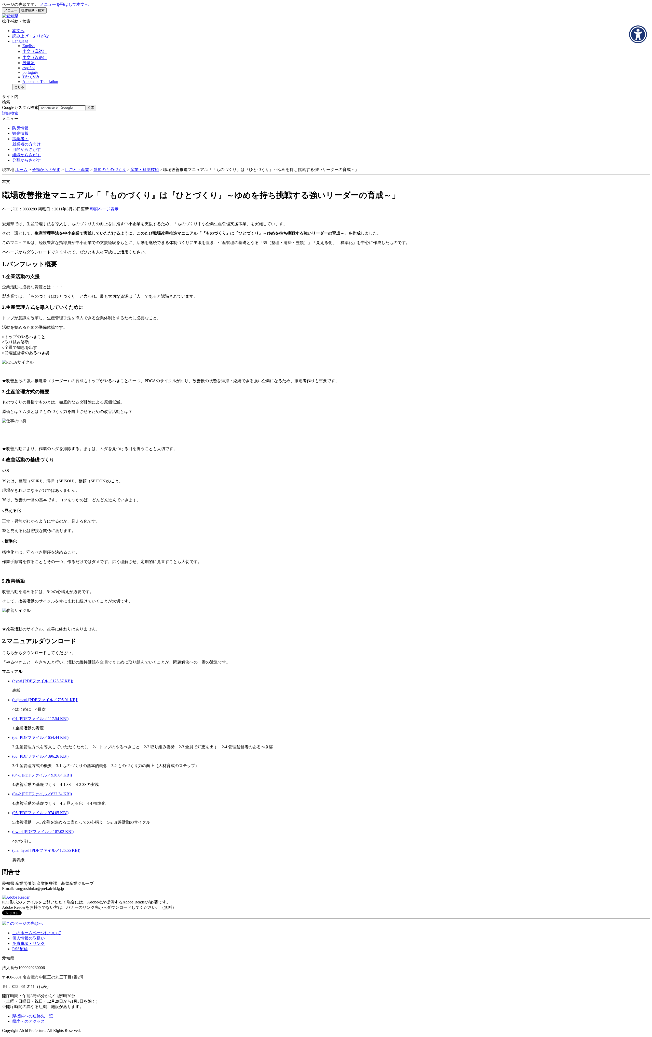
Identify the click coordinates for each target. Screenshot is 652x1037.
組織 (26, 155)
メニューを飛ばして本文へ (64, 4)
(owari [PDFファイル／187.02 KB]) (43, 831)
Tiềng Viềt (30, 77)
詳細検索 (10, 113)
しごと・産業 (77, 169)
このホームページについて (36, 933)
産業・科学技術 (144, 169)
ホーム (21, 169)
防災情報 (20, 128)
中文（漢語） (34, 51)
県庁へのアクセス (28, 1021)
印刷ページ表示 (104, 209)
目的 (26, 149)
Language (20, 41)
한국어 (28, 63)
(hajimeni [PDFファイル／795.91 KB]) (45, 700)
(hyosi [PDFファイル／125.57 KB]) (42, 681)
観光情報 (20, 133)
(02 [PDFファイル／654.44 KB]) (40, 737)
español (28, 68)
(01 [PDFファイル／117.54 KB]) (40, 718)
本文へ (18, 30)
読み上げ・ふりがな (30, 36)
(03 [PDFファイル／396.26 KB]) (40, 756)
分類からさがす (46, 169)
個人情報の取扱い (28, 938)
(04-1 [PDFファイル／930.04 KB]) (42, 775)
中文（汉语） (34, 57)
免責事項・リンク (28, 943)
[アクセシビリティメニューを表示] (638, 34)
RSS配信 (20, 949)
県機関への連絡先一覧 (32, 1016)
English (28, 46)
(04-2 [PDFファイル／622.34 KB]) (42, 794)
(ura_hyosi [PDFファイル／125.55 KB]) (46, 850)
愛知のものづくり (109, 169)
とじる (19, 87)
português (30, 72)
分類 (26, 160)
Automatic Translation (40, 81)
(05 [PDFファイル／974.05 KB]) (40, 813)
